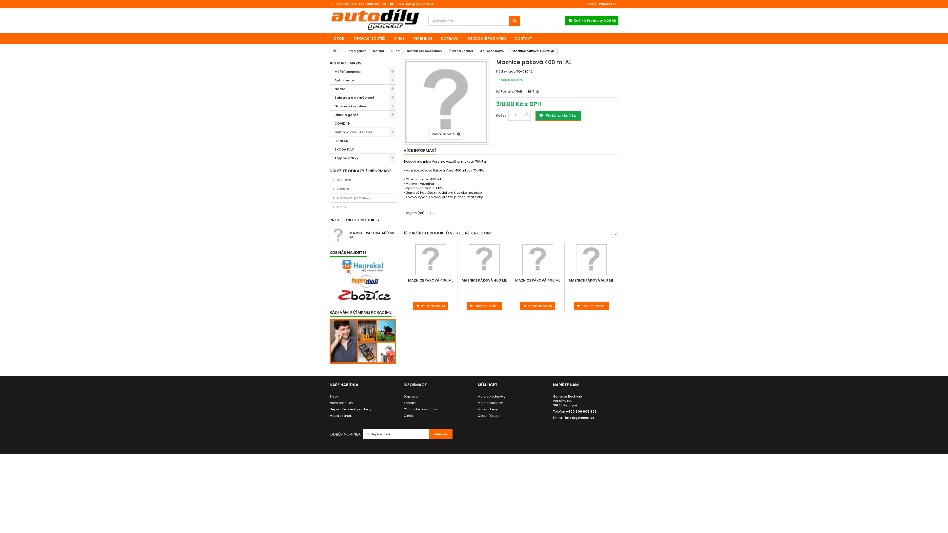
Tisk (535, 91)
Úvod (339, 38)
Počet (501, 115)
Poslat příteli (511, 91)
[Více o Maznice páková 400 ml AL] (338, 235)
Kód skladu (506, 71)
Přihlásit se (607, 4)
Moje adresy (488, 409)
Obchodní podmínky (486, 38)
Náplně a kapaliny (350, 106)
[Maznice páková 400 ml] (430, 259)
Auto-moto (344, 80)
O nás (399, 38)
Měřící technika (348, 71)
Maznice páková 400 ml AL (372, 234)
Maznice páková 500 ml (591, 280)
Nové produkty (341, 402)
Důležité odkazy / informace (360, 171)
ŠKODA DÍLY (344, 149)
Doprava (449, 38)
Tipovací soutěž (369, 38)
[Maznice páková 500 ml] (591, 259)
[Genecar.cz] (375, 19)
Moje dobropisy (490, 402)
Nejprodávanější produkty (350, 409)
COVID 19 (342, 123)
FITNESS (341, 140)
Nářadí (341, 89)
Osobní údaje (489, 415)
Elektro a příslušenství (353, 132)
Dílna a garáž (346, 115)
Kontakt (523, 38)
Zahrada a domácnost (354, 97)
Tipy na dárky (346, 158)
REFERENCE (423, 38)
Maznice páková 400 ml (430, 280)
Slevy (334, 396)
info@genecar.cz (579, 417)
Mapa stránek (341, 415)
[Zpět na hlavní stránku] (334, 51)
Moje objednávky (491, 396)
